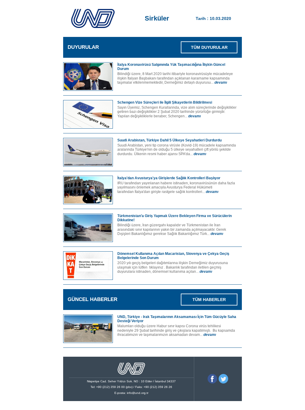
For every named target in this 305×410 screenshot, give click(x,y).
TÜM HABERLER (209, 299)
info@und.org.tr (137, 393)
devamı (220, 82)
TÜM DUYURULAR (209, 47)
